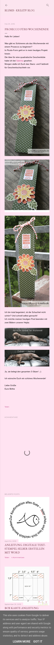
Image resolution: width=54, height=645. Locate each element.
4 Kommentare (17, 557)
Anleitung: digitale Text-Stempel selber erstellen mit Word (25, 548)
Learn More (21, 641)
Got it (37, 641)
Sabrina (19, 61)
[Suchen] (47, 4)
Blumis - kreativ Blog (20, 10)
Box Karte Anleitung (22, 608)
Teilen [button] (7, 407)
